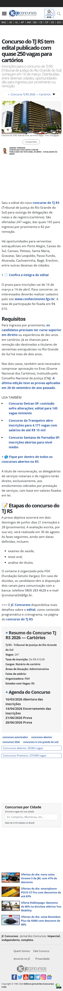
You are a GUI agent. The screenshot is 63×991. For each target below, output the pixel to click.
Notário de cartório (28, 664)
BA (35, 22)
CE (40, 22)
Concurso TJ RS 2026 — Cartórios (29, 94)
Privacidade (42, 959)
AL (16, 22)
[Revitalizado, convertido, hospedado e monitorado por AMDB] (58, 985)
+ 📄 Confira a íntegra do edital (25, 275)
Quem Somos (22, 951)
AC (10, 22)
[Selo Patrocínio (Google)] (49, 13)
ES (52, 22)
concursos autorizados (15, 737)
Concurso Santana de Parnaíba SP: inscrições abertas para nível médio (34, 442)
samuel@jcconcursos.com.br (23, 149)
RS (33, 683)
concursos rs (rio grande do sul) (40, 741)
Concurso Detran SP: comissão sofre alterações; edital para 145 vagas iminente (33, 408)
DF (46, 22)
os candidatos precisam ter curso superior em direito (31, 330)
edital (31, 609)
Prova (18, 718)
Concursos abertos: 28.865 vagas (23, 748)
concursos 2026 (11, 741)
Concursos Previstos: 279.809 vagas (24, 755)
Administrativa (39, 669)
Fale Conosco (41, 951)
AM (29, 22)
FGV (27, 678)
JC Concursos (20, 605)
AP (22, 22)
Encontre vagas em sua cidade (19, 811)
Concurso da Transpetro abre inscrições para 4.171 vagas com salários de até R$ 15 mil (33, 425)
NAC (3, 22)
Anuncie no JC (22, 959)
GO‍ (59, 22)
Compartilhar (31, 141)
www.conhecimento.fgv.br (35, 299)
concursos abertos (41, 737)
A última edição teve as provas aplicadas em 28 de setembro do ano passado (31, 383)
